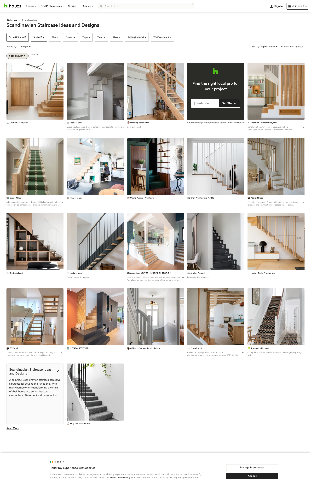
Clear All (34, 54)
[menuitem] (31, 6)
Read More (12, 428)
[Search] (101, 6)
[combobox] (146, 6)
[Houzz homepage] (13, 5)
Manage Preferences (252, 467)
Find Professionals (51, 6)
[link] (11, 20)
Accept (252, 475)
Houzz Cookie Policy (119, 477)
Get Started (229, 103)
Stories (72, 6)
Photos (30, 6)
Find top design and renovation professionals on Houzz (215, 122)
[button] (17, 37)
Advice (87, 6)
